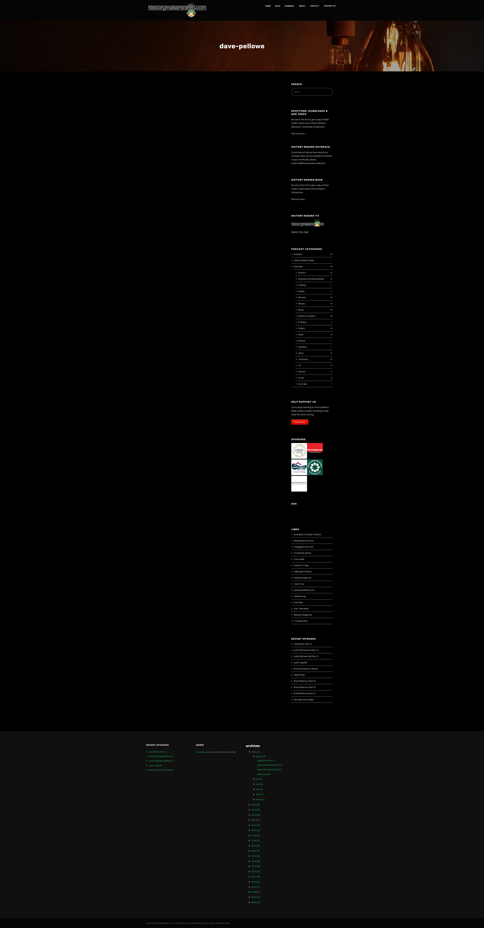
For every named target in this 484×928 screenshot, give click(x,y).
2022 (255, 820)
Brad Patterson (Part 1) (305, 693)
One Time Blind (301, 608)
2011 (255, 876)
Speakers (302, 346)
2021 (255, 825)
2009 (255, 887)
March (260, 799)
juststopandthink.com (304, 590)
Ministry (302, 297)
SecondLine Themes (213, 923)
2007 (255, 897)
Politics (301, 328)
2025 (255, 804)
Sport (301, 353)
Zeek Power (299, 674)
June (259, 784)
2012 (255, 871)
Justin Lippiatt (300, 662)
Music (301, 309)
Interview (298, 266)
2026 (255, 752)
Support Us (330, 6)
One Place (298, 602)
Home (268, 6)
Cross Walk (299, 559)
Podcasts (302, 322)
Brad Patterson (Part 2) (305, 687)
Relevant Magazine (303, 614)
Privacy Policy (180, 923)
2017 (255, 845)
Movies (301, 303)
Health (301, 291)
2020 (255, 830)
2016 (255, 851)
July (259, 779)
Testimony (303, 359)
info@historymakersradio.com (311, 163)
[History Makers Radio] (177, 10)
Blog (277, 6)
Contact (314, 6)
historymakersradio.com (163, 923)
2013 (255, 866)
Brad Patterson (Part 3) (305, 681)
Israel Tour (299, 584)
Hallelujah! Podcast (303, 571)
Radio (301, 334)
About (302, 6)
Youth (301, 377)
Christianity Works (302, 553)
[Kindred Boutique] (299, 450)
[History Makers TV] (307, 222)
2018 (255, 840)
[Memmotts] (315, 450)
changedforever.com (303, 546)
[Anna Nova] (299, 483)
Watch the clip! (299, 232)
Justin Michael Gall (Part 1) (306, 656)
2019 (255, 835)
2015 (255, 856)
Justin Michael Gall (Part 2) (306, 650)
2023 (255, 815)
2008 (255, 892)
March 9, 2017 (156, 95)
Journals (289, 6)
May (259, 789)
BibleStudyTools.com (304, 540)
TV (299, 365)
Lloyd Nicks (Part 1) (303, 644)
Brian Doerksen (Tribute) (306, 668)
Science (301, 340)
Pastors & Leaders (306, 316)
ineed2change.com (302, 577)
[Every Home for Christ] (315, 467)
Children (302, 285)
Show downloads (204, 752)
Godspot (298, 254)
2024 (255, 809)
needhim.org (300, 596)
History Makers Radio (304, 260)
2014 (255, 861)
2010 (255, 881)
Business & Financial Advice (311, 279)
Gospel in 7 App (301, 565)
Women (302, 371)
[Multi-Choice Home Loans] (299, 467)
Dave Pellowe (161, 89)
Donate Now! (299, 422)
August (260, 756)
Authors (302, 272)
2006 (255, 902)
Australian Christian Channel (307, 534)
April (259, 794)
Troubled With (301, 621)
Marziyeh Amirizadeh (304, 699)
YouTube (302, 384)
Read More (155, 128)
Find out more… (298, 133)
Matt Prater (171, 95)
